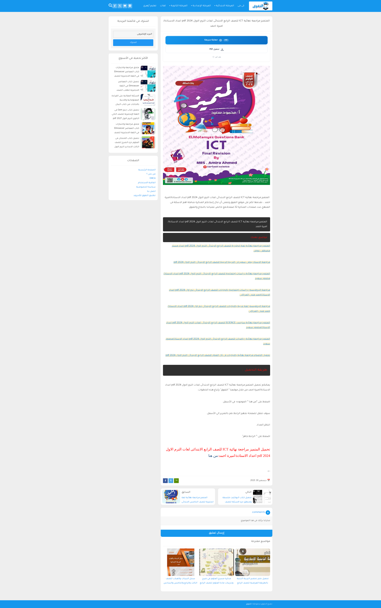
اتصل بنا (151, 191)
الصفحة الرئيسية (147, 170)
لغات (163, 6)
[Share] (176, 480)
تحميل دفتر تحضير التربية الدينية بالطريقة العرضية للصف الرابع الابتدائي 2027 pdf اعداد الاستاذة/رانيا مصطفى (253, 582)
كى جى (241, 6)
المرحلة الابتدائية (225, 6)
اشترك (133, 42)
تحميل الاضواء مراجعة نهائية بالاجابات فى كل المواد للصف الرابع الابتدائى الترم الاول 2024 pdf (217, 355)
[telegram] (130, 6)
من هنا (213, 456)
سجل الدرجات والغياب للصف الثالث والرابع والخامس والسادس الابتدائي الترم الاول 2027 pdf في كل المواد (180, 582)
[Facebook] (165, 480)
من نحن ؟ (151, 174)
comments (258, 512)
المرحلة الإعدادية (202, 6)
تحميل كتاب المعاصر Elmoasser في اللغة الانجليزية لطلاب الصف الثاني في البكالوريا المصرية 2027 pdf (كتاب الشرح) (126, 86)
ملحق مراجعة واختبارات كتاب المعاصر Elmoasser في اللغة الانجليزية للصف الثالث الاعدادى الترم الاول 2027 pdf (126, 129)
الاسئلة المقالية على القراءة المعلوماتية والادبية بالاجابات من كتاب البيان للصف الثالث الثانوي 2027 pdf (125, 101)
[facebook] (115, 6)
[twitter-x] (120, 6)
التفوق (248, 604)
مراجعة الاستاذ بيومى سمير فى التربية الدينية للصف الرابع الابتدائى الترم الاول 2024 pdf (222, 262)
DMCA (153, 178)
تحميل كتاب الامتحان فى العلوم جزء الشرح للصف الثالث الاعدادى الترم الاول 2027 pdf (126, 143)
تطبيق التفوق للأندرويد (144, 195)
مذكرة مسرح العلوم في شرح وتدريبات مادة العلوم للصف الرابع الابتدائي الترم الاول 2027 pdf (216, 582)
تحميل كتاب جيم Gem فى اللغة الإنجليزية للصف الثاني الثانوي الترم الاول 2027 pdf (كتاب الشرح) (125, 115)
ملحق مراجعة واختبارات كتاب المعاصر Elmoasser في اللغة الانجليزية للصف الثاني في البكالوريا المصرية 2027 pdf (126, 72)
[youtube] (125, 6)
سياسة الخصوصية (146, 187)
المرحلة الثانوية (179, 6)
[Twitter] (170, 480)
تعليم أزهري (149, 6)
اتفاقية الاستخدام (147, 183)
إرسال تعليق (216, 533)
